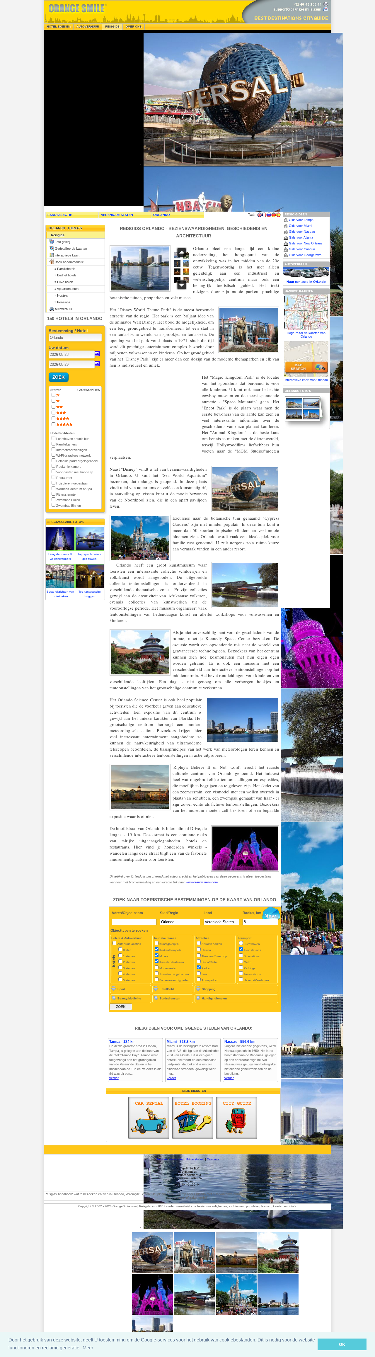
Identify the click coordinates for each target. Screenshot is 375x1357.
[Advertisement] (88, 118)
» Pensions (60, 302)
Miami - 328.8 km (181, 1042)
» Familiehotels (63, 269)
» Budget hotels (63, 275)
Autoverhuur (87, 26)
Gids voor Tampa (301, 220)
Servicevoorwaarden (170, 1159)
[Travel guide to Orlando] (259, 214)
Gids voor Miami (300, 225)
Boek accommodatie (69, 262)
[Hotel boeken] (192, 1118)
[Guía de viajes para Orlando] (278, 214)
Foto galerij (62, 242)
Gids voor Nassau (302, 231)
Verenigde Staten (117, 215)
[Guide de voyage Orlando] (264, 214)
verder (114, 1078)
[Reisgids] (236, 1118)
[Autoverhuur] (148, 1118)
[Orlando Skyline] (278, 1313)
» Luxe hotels (62, 282)
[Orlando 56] (236, 1313)
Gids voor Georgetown (305, 255)
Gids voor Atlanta (301, 237)
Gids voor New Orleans (306, 243)
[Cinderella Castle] (152, 1313)
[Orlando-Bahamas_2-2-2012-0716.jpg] (194, 1313)
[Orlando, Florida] (152, 1272)
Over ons (134, 26)
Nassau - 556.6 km (239, 1042)
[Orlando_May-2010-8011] (278, 1272)
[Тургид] (269, 214)
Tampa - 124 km (122, 1042)
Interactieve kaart (66, 255)
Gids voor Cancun (302, 249)
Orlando (161, 215)
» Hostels (59, 295)
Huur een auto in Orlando (306, 281)
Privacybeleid (195, 1159)
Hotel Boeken (58, 26)
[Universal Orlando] (194, 1272)
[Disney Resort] (236, 1272)
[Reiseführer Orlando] (273, 214)
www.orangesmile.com (202, 882)
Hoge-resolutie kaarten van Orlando (306, 334)
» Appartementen (65, 288)
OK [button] (342, 1344)
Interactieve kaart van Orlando (306, 380)
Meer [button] (88, 1347)
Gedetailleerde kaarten (71, 248)
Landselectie (59, 215)
